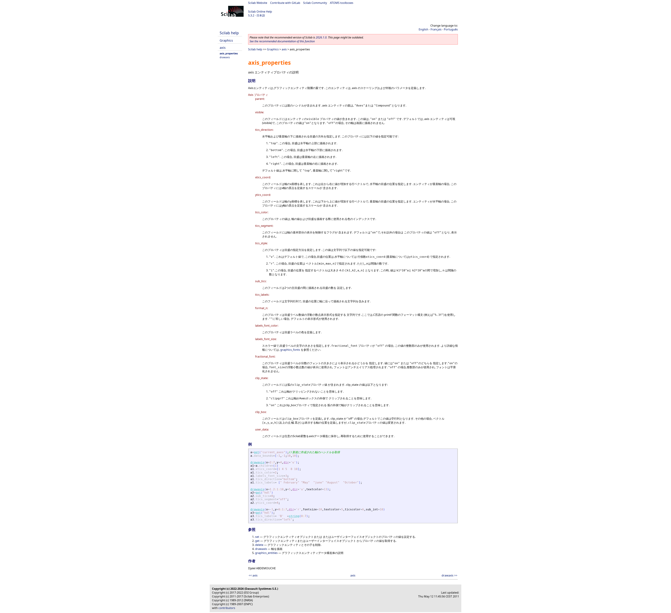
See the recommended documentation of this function (282, 41)
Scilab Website (257, 3)
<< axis (253, 575)
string (294, 516)
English (423, 29)
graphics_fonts (290, 350)
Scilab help (229, 32)
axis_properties (229, 53)
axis (223, 47)
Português (451, 29)
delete (259, 545)
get (256, 452)
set (257, 537)
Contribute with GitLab (285, 3)
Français (436, 29)
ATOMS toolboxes (341, 3)
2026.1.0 (321, 37)
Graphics (226, 40)
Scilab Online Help (260, 11)
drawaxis (225, 57)
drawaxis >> (449, 575)
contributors (226, 608)
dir (286, 462)
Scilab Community (315, 3)
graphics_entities (266, 553)
